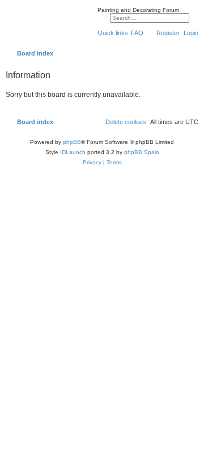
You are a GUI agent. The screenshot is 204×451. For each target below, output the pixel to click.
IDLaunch (73, 152)
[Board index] (48, 25)
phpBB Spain (141, 152)
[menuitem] (137, 33)
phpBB (72, 142)
